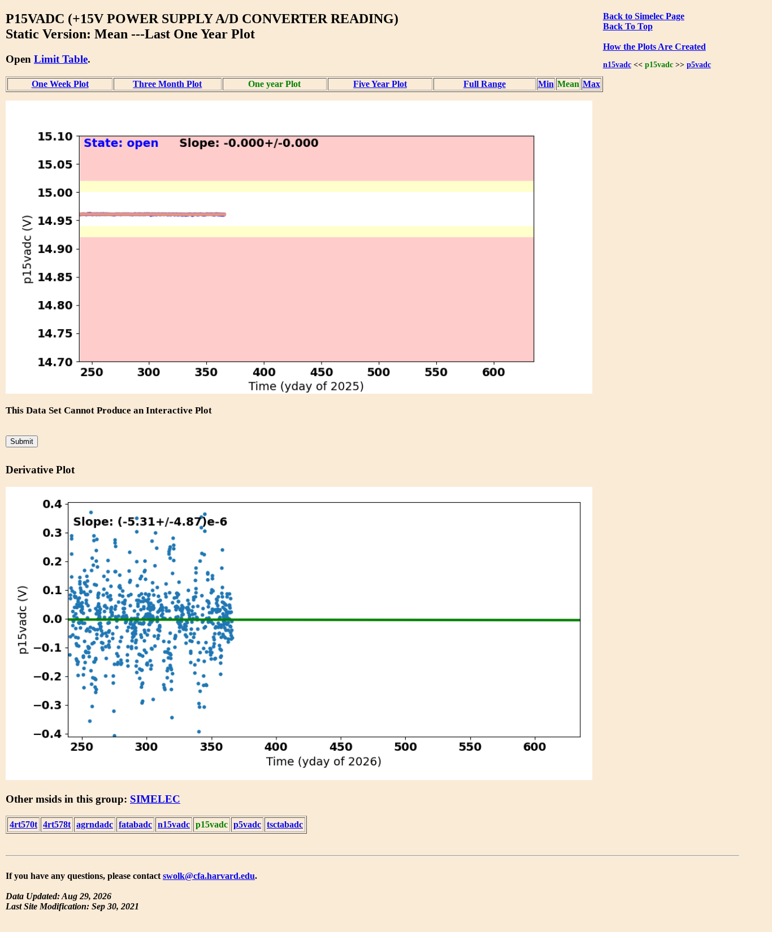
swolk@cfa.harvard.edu (209, 876)
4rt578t (57, 824)
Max (591, 84)
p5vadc (699, 64)
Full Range (484, 84)
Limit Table (61, 59)
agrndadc (94, 824)
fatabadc (135, 824)
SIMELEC (155, 799)
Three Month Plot (167, 84)
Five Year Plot (380, 84)
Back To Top (628, 26)
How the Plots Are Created (654, 46)
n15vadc (617, 64)
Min (546, 84)
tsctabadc (285, 824)
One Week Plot (60, 84)
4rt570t (23, 824)
